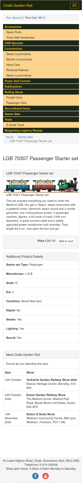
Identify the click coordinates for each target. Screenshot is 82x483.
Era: (9, 292)
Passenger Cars (16, 103)
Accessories (13, 27)
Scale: (10, 283)
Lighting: (12, 328)
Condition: (13, 301)
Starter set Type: (17, 264)
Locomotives (13, 48)
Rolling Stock (14, 92)
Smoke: (11, 319)
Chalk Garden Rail (17, 5)
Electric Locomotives (19, 59)
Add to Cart (66, 241)
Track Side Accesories (20, 37)
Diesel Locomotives (18, 54)
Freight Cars (14, 97)
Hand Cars (13, 65)
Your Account (14, 17)
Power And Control (17, 81)
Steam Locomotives (18, 75)
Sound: (11, 338)
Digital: (11, 310)
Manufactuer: (15, 274)
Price (41, 241)
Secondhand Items (17, 108)
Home (10, 137)
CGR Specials (14, 43)
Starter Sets (12, 114)
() (43, 17)
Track (8, 119)
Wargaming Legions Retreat (23, 130)
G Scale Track (15, 125)
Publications (13, 86)
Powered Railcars (17, 70)
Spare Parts (13, 32)
